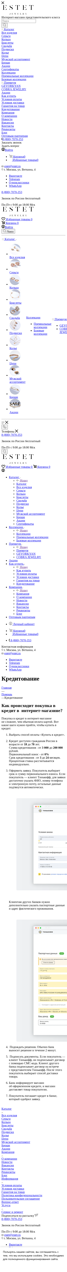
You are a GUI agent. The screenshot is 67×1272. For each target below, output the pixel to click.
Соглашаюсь (13, 1266)
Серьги (6, 1118)
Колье (5, 1135)
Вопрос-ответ (10, 1202)
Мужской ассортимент (15, 1142)
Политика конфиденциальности (21, 1195)
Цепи (4, 1138)
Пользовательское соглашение (20, 1198)
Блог (4, 1175)
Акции (5, 1148)
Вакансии (7, 1165)
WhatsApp (15, 185)
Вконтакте (15, 175)
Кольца (6, 1122)
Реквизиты (8, 1172)
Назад (24, 480)
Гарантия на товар (13, 1192)
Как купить (23, 570)
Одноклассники (19, 182)
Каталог (21, 483)
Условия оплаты (11, 1185)
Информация (9, 1178)
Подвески (7, 1132)
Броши (5, 1145)
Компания (22, 593)
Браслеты (7, 1125)
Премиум (22, 550)
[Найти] (4, 25)
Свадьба (6, 1128)
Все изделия (9, 1115)
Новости (6, 1162)
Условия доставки (12, 1188)
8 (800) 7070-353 (12, 139)
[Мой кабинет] (3, 470)
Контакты (7, 1168)
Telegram (14, 179)
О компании (9, 1158)
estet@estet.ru (12, 166)
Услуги (5, 1205)
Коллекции (23, 533)
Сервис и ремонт (12, 1212)
